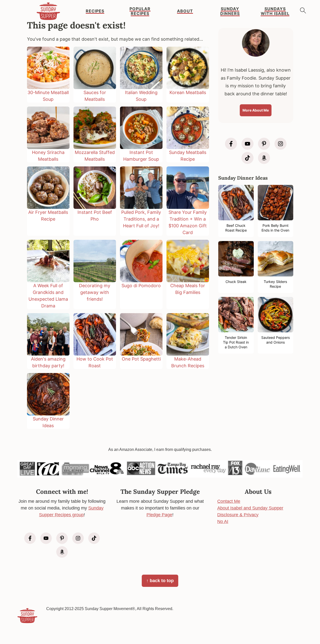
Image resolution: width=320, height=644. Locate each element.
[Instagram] (280, 144)
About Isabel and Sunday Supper (250, 508)
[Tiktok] (248, 158)
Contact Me (228, 501)
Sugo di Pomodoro (141, 285)
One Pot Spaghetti (141, 359)
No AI (222, 521)
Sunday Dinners (230, 11)
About (185, 11)
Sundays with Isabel (275, 11)
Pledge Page (159, 514)
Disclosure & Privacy (237, 514)
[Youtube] (248, 144)
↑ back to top (160, 580)
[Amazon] (264, 158)
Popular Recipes (140, 11)
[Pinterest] (264, 144)
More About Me (255, 110)
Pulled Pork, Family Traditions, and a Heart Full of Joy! (141, 219)
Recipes (95, 11)
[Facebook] (231, 144)
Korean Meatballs (188, 92)
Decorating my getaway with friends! (94, 292)
